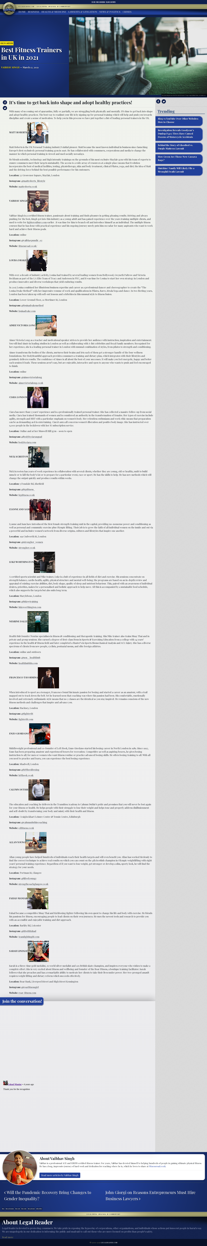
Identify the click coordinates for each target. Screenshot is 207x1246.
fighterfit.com (26, 719)
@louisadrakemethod (32, 305)
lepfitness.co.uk (27, 495)
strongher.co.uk (27, 547)
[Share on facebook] (4, 102)
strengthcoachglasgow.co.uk (33, 884)
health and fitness (39, 1209)
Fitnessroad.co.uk (157, 1166)
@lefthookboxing (30, 769)
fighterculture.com (37, 222)
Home (22, 11)
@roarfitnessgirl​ (30, 987)
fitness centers (23, 1209)
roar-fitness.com (27, 992)
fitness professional (31, 1209)
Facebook (100, 2)
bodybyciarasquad (33, 436)
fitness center (17, 1209)
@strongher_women (32, 542)
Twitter (110, 2)
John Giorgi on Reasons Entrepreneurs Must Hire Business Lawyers (150, 1195)
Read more (7, 1237)
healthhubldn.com (28, 663)
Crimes (127, 11)
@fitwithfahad (28, 931)
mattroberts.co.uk (28, 186)
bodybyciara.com (27, 442)
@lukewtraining (29, 601)
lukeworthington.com (30, 607)
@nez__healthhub (30, 657)
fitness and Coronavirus (10, 1209)
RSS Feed (93, 2)
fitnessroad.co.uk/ (28, 246)
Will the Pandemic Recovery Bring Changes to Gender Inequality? (47, 1195)
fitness (3, 1209)
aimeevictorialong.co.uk (31, 382)
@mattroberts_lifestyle (33, 180)
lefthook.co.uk (26, 775)
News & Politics (109, 11)
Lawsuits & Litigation (82, 11)
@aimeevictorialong (31, 377)
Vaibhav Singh (10, 67)
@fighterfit (27, 713)
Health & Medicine (53, 11)
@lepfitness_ (28, 489)
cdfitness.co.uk (26, 828)
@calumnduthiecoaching (34, 822)
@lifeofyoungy (28, 878)
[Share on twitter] (4, 108)
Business (33, 11)
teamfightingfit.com (29, 936)
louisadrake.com (27, 311)
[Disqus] (77, 1042)
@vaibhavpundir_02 (31, 240)
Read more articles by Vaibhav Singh (59, 1175)
